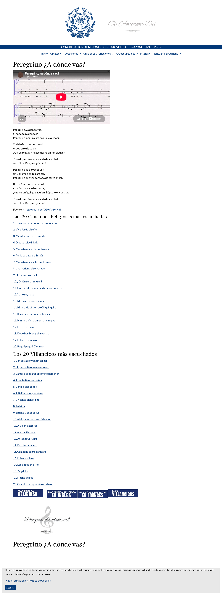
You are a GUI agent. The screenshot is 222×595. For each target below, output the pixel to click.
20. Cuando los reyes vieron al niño (33, 484)
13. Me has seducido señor (28, 301)
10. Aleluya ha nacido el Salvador (32, 419)
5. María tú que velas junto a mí (31, 249)
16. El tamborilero (23, 458)
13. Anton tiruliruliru (25, 438)
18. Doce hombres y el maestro (31, 333)
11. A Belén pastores (25, 425)
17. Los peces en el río (26, 464)
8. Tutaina (19, 406)
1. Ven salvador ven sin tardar (30, 360)
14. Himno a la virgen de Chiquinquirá (34, 307)
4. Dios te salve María (25, 242)
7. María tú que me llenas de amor (32, 262)
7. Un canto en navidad (26, 399)
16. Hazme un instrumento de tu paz (34, 320)
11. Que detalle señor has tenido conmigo (37, 288)
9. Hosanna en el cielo (25, 275)
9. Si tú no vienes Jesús (26, 412)
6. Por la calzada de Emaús (28, 255)
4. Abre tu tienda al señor (27, 380)
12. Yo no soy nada (23, 294)
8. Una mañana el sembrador (29, 268)
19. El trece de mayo (25, 340)
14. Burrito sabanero (25, 445)
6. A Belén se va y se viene (28, 393)
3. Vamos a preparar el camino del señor (36, 373)
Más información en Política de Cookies (28, 580)
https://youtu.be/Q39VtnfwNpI (42, 209)
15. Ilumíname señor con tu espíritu (33, 314)
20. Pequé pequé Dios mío (28, 346)
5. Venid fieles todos (25, 386)
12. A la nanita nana (24, 432)
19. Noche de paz (23, 477)
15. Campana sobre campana (30, 451)
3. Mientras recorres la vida (29, 236)
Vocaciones (71, 53)
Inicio (44, 53)
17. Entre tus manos (24, 327)
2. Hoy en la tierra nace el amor (31, 367)
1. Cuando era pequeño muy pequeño (35, 223)
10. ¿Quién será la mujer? (27, 281)
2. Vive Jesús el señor (25, 229)
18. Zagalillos (20, 471)
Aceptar (10, 587)
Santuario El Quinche (166, 53)
